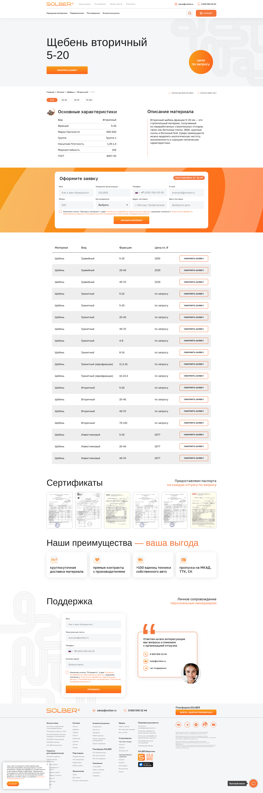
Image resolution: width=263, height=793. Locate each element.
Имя (61, 186)
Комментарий (72, 659)
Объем (62, 199)
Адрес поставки (140, 199)
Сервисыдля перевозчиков (55, 752)
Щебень (71, 92)
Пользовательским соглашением (100, 214)
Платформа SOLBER (102, 749)
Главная (50, 92)
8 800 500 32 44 (158, 654)
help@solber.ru (158, 661)
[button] (57, 735)
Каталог (60, 92)
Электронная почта (75, 632)
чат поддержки (158, 668)
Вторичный (82, 92)
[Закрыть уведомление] (47, 764)
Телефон (137, 186)
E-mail (172, 186)
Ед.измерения (102, 199)
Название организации (107, 186)
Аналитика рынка (101, 723)
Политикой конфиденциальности (133, 214)
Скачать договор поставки (182, 93)
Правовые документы (148, 722)
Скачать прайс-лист (208, 93)
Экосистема (52, 723)
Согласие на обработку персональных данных (128, 211)
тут (187, 748)
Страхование (125, 738)
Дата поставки (176, 199)
